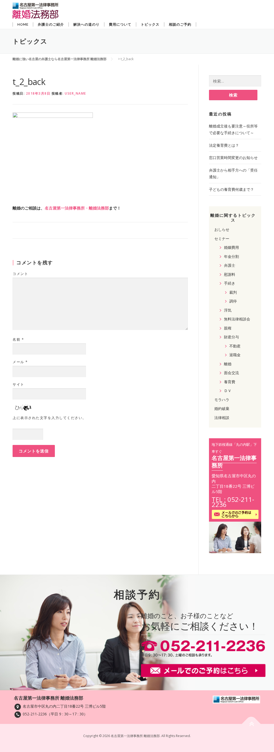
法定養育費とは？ (224, 145)
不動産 (235, 345)
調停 (233, 301)
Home (22, 24)
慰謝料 (229, 274)
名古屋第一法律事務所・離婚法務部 (77, 208)
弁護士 (229, 265)
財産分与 (231, 336)
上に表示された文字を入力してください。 (49, 417)
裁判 (233, 292)
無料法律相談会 (237, 318)
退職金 (235, 354)
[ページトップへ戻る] (251, 723)
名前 (18, 339)
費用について (120, 24)
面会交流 (231, 372)
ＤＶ (227, 390)
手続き (229, 283)
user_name (75, 93)
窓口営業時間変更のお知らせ (233, 157)
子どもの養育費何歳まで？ (231, 189)
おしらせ (221, 229)
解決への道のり (86, 24)
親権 (227, 328)
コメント (20, 273)
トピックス (150, 24)
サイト (18, 384)
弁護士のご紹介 (51, 24)
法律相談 (221, 417)
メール (20, 361)
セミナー (221, 238)
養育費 (229, 381)
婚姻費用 (231, 247)
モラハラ (221, 399)
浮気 (227, 310)
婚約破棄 (221, 408)
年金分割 (231, 256)
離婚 (227, 363)
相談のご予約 (180, 24)
